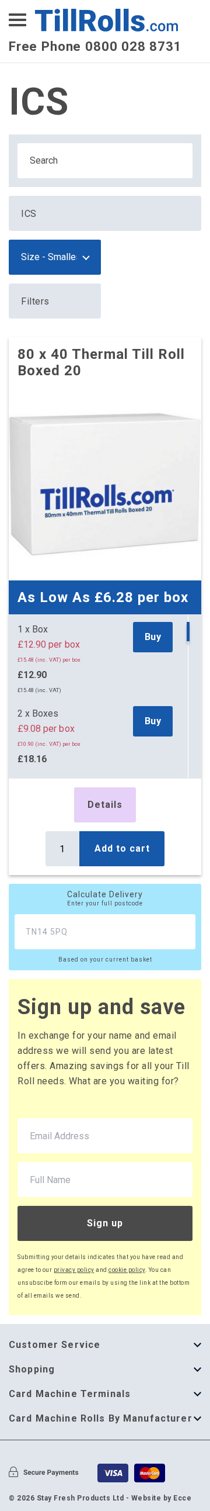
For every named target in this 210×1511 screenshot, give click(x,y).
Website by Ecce (161, 1498)
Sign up (105, 1223)
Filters (35, 301)
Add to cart (122, 848)
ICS (29, 213)
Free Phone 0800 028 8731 (95, 46)
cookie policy (126, 1270)
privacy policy (74, 1270)
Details (105, 804)
